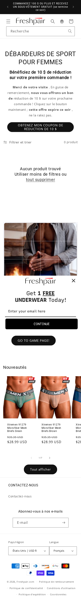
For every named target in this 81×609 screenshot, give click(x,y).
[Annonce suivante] (73, 6)
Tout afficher (40, 469)
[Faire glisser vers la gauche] (31, 457)
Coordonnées (58, 594)
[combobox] (40, 31)
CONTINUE (42, 324)
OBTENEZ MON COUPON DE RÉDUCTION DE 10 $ (40, 127)
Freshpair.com (25, 581)
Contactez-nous (20, 496)
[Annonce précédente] (7, 6)
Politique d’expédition (32, 594)
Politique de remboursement (56, 581)
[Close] (74, 281)
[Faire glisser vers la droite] (49, 457)
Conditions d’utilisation (61, 588)
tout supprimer (40, 179)
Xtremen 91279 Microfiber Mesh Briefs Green (17, 428)
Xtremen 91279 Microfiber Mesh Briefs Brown (51, 428)
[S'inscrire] (63, 523)
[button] (8, 21)
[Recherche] (70, 31)
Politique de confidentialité (26, 588)
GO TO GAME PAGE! (33, 340)
